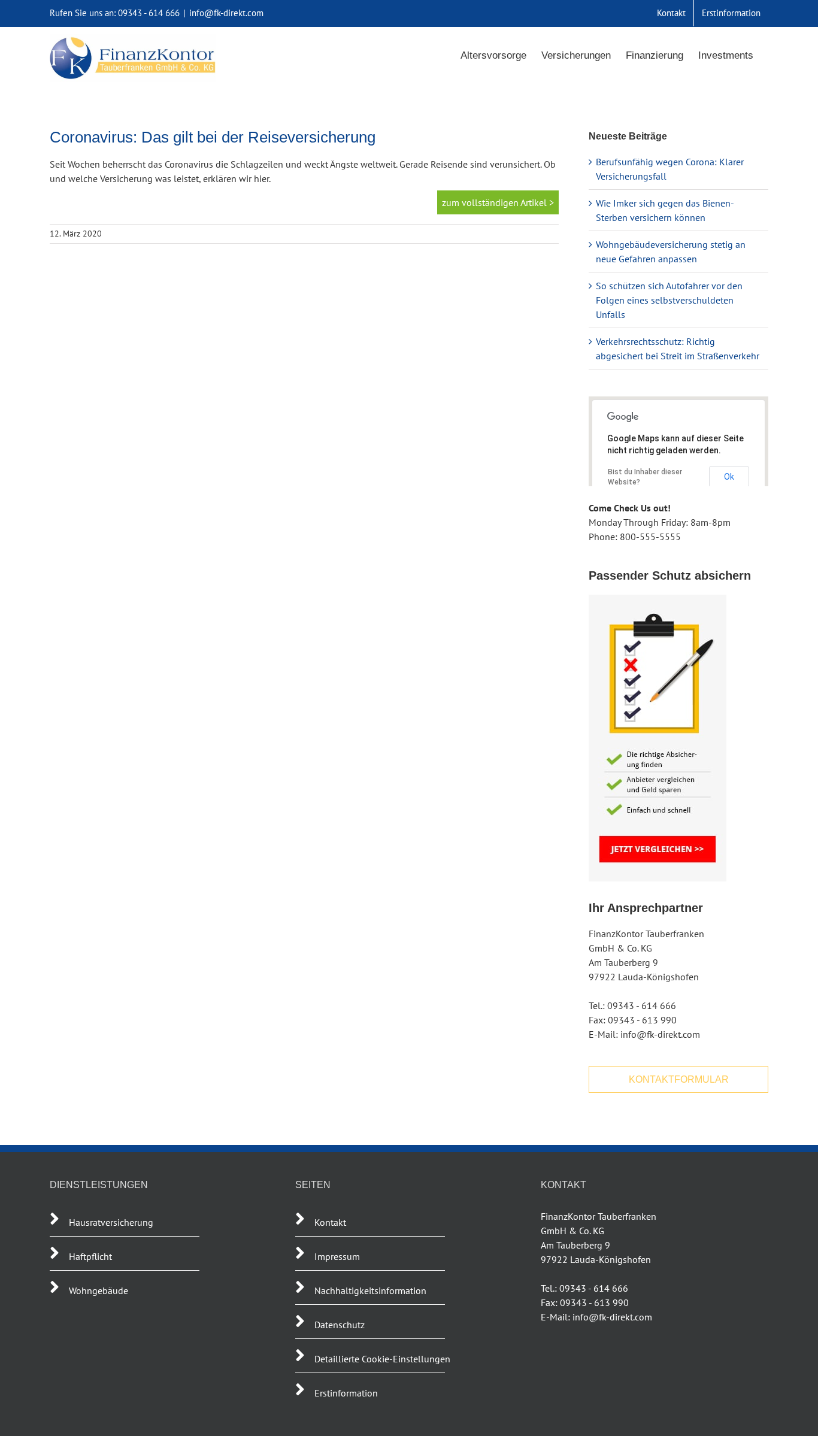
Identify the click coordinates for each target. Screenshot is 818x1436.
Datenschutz (339, 1325)
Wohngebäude (98, 1290)
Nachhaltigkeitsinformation (370, 1290)
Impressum (337, 1256)
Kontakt (330, 1222)
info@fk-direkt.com (226, 13)
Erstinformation (346, 1393)
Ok (729, 476)
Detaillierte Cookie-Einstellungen (382, 1359)
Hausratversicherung (111, 1222)
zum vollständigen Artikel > (498, 202)
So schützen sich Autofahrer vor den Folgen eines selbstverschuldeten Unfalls (669, 300)
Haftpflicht (91, 1256)
